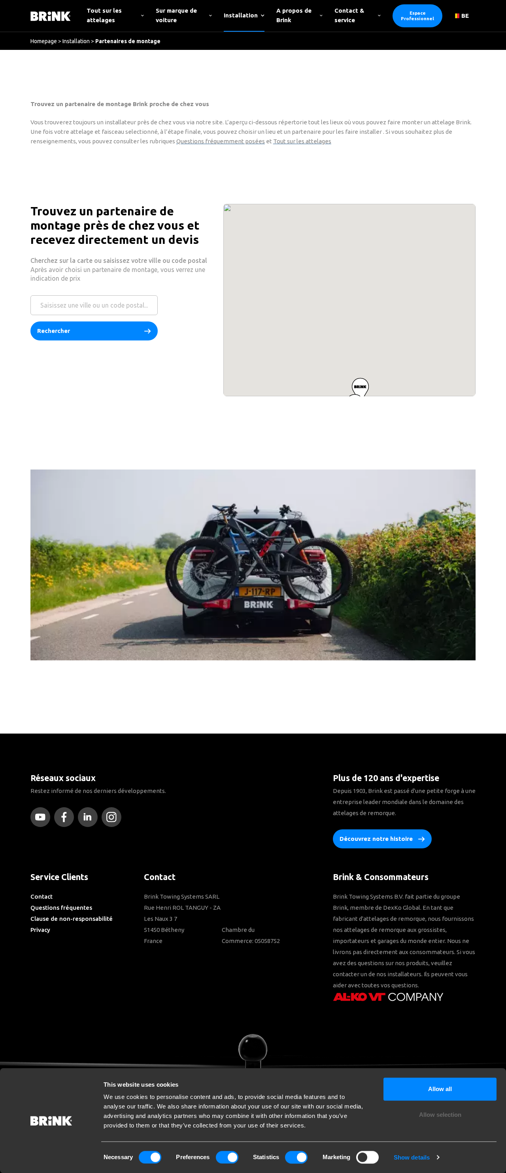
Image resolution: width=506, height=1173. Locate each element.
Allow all (440, 1089)
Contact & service (349, 15)
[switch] (227, 1157)
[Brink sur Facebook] (66, 817)
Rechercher (53, 330)
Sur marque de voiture (176, 15)
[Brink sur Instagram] (113, 817)
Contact (41, 896)
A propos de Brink (294, 15)
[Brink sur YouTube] (42, 817)
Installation (241, 15)
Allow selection (440, 1115)
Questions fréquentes (61, 907)
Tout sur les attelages (104, 15)
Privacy (40, 929)
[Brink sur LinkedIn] (90, 817)
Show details (412, 1157)
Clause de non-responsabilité (71, 918)
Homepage (43, 41)
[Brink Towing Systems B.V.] (50, 16)
